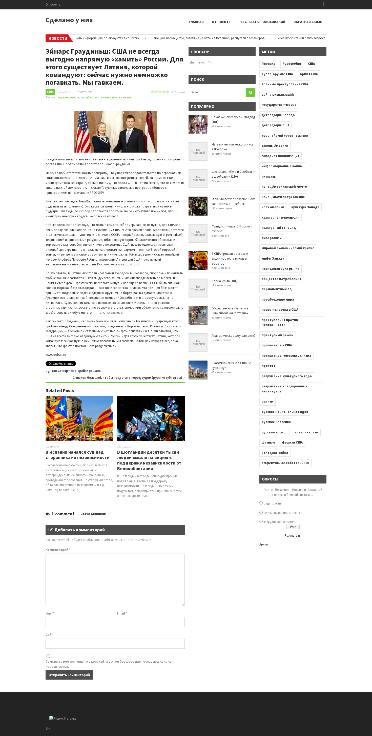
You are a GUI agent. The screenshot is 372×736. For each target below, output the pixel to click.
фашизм (268, 442)
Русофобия (292, 63)
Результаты (293, 535)
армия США (309, 74)
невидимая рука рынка (280, 268)
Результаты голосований (261, 21)
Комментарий (58, 550)
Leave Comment (93, 514)
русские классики (276, 422)
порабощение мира (278, 299)
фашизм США (292, 442)
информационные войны (282, 166)
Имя (50, 613)
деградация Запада (278, 115)
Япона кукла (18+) (224, 281)
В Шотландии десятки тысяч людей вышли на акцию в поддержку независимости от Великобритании (149, 460)
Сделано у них (69, 19)
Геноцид (269, 63)
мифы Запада (273, 258)
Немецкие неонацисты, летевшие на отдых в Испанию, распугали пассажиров (195, 38)
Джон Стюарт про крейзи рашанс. (74, 371)
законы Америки (275, 145)
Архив (263, 544)
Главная (196, 21)
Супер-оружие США (277, 74)
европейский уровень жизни (285, 135)
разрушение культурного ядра (287, 376)
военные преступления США (285, 84)
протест (269, 366)
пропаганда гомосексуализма (286, 355)
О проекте (53, 4)
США (50, 92)
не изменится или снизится (282, 513)
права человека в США (280, 309)
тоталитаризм (306, 432)
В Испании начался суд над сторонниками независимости (78, 454)
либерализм (272, 238)
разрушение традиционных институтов (284, 388)
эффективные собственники (285, 463)
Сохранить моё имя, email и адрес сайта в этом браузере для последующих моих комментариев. (108, 664)
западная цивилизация (280, 156)
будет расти (272, 503)
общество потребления (281, 279)
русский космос (274, 432)
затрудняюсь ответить (279, 522)
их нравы (269, 176)
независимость (68, 97)
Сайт (49, 635)
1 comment (84, 92)
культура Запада (305, 207)
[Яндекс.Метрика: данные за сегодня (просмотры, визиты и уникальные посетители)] (62, 718)
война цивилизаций (278, 94)
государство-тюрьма (279, 104)
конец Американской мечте (284, 186)
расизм (267, 401)
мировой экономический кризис (288, 248)
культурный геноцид (279, 227)
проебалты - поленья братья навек (106, 97)
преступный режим (278, 335)
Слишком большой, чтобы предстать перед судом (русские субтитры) (127, 377)
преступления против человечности (280, 322)
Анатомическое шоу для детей (234, 335)
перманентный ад (277, 289)
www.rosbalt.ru (56, 354)
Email (122, 613)
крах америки (273, 207)
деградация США (275, 125)
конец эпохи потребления (283, 197)
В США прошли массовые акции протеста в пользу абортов (230, 258)
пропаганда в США (277, 345)
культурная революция (280, 217)
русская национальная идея (285, 412)
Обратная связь (307, 21)
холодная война (275, 453)
